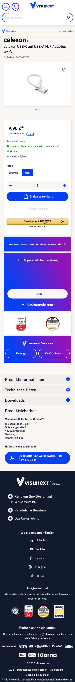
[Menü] (6, 7)
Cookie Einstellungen (37, 674)
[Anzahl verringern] (11, 185)
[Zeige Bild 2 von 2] (39, 109)
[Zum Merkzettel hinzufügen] (64, 69)
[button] (37, 223)
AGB (11, 669)
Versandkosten (63, 679)
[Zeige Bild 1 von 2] (36, 109)
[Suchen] (68, 17)
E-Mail (37, 294)
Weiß (27, 172)
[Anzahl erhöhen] (65, 185)
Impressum (56, 669)
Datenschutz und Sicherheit (32, 669)
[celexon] (37, 39)
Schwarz (13, 172)
